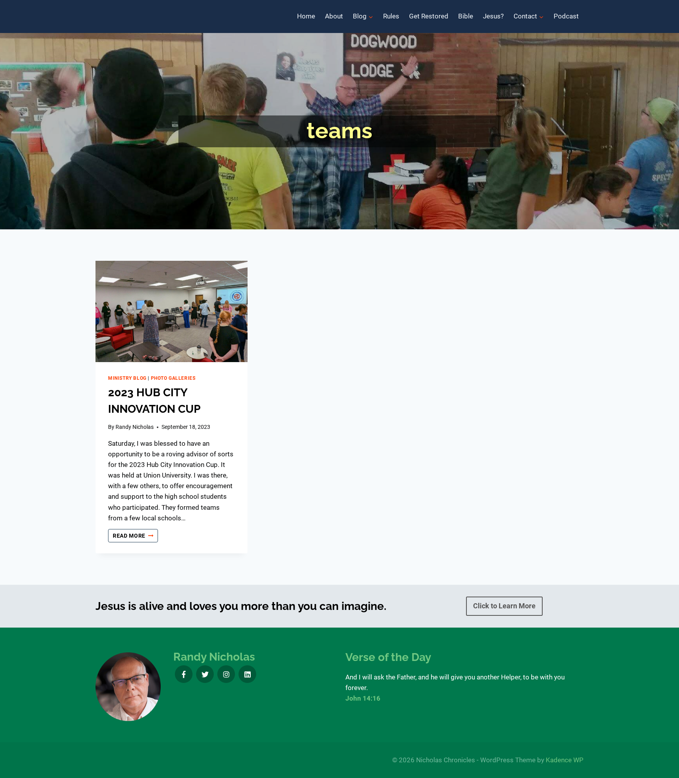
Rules (391, 16)
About (334, 16)
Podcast (566, 16)
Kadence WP (565, 760)
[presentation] (171, 311)
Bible (465, 16)
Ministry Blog (127, 378)
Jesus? (493, 16)
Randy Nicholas (135, 427)
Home (306, 16)
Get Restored (428, 16)
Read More (135, 536)
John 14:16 (362, 698)
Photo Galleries (173, 378)
